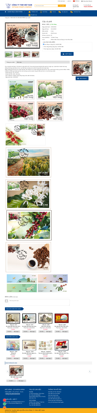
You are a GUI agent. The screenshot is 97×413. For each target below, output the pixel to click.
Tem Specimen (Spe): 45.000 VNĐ (52, 49)
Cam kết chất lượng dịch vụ (54, 398)
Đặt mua (68, 54)
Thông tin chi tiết (10, 62)
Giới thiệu (45, 11)
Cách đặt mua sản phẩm (54, 393)
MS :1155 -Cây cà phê (16, 377)
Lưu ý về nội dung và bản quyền (56, 402)
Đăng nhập (85, 1)
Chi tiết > (10, 331)
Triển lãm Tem (77, 11)
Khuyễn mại (34, 14)
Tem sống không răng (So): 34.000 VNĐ (53, 46)
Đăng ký (90, 1)
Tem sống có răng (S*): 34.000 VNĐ (52, 44)
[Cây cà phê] (8, 54)
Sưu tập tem (65, 11)
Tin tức (54, 11)
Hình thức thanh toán (53, 395)
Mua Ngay (83, 78)
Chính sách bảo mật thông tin (55, 400)
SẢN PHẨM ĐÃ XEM (11, 363)
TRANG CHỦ (34, 11)
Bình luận (19, 62)
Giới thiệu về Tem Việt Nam (54, 391)
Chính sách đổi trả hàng (54, 397)
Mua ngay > (16, 331)
